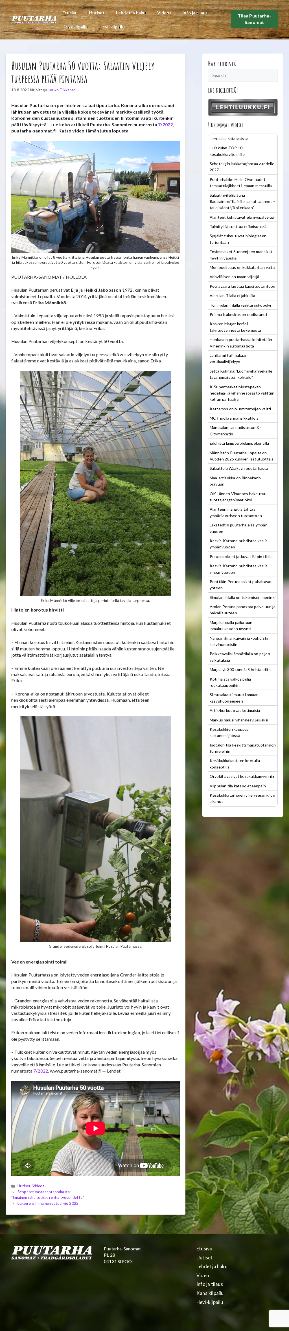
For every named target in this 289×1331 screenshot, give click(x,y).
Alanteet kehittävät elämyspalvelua (242, 217)
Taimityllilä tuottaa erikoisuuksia (239, 226)
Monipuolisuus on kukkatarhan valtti (242, 267)
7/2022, (41, 1070)
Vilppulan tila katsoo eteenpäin (238, 785)
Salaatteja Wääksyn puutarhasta (239, 468)
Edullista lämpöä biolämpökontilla (239, 443)
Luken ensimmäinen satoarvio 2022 (47, 1203)
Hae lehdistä (222, 63)
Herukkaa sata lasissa (229, 138)
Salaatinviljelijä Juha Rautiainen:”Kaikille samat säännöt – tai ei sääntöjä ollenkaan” (242, 201)
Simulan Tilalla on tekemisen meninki (242, 597)
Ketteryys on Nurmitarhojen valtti (240, 408)
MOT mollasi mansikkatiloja (234, 418)
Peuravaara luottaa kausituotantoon (242, 286)
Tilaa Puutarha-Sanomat (254, 19)
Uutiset (96, 12)
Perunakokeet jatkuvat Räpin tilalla (241, 556)
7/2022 (165, 124)
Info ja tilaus (195, 12)
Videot (164, 12)
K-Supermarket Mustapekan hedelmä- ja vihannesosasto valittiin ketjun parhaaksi (242, 393)
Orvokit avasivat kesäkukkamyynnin (242, 776)
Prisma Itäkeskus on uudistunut (239, 314)
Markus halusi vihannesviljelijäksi (239, 719)
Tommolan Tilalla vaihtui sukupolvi (240, 305)
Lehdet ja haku (131, 12)
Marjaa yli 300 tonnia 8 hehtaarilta (240, 669)
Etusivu (70, 12)
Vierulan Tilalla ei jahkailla (232, 295)
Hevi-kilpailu (112, 26)
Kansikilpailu (75, 26)
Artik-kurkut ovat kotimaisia (235, 710)
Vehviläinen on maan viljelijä (234, 276)
